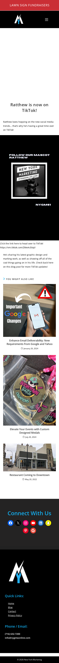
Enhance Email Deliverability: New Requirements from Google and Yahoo (30, 342)
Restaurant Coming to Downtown (30, 475)
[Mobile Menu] (45, 19)
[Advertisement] (29, 59)
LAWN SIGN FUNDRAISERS (29, 5)
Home (11, 603)
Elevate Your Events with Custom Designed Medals (29, 430)
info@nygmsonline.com (17, 637)
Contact (12, 611)
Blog (10, 607)
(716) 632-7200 (12, 633)
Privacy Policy (15, 615)
